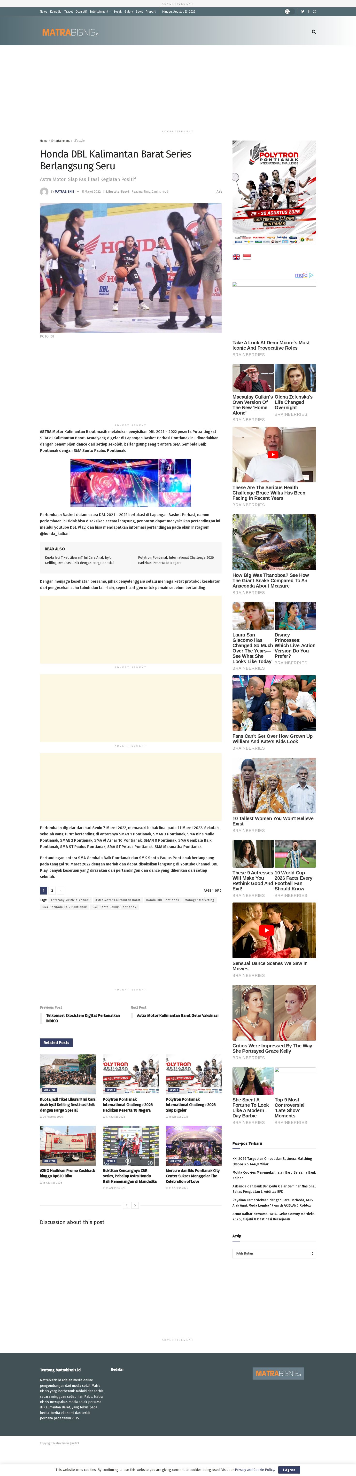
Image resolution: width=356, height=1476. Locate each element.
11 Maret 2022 (91, 191)
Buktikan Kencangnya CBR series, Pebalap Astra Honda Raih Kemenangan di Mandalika (130, 1176)
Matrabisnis (65, 191)
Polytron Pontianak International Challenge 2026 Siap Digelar (191, 1105)
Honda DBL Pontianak (162, 900)
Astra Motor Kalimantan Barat (117, 900)
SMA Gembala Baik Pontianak (64, 907)
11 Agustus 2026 (178, 1188)
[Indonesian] (247, 258)
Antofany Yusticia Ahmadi (70, 900)
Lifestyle (79, 140)
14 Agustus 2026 (115, 1188)
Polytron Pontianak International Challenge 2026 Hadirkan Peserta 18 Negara (128, 1105)
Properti (151, 11)
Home (43, 140)
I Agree (289, 1470)
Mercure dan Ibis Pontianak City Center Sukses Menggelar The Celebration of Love (193, 1176)
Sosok (118, 11)
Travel (68, 11)
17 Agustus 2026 (115, 1116)
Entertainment (99, 11)
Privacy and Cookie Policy (254, 1470)
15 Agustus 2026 (52, 1182)
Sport (139, 11)
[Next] (135, 1205)
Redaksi (117, 1369)
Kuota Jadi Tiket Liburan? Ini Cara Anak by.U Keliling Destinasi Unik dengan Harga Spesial (67, 1105)
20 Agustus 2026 (52, 1116)
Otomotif (81, 11)
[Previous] (126, 1205)
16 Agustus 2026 (178, 1116)
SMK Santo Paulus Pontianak (114, 907)
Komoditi (56, 11)
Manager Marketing (199, 900)
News (43, 11)
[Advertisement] (178, 86)
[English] (236, 258)
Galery (128, 11)
